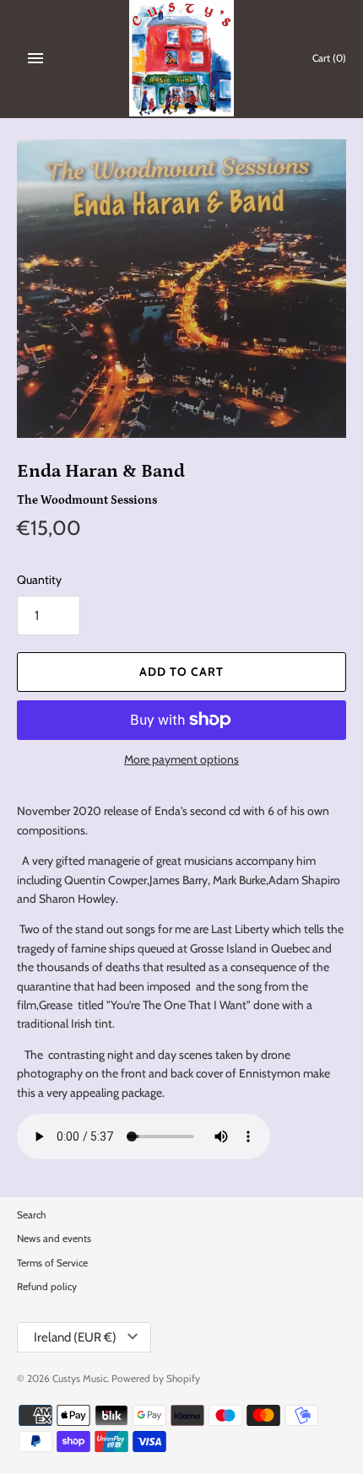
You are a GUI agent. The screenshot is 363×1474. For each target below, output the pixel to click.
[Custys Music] (182, 58)
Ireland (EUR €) (75, 1337)
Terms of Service (52, 1263)
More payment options (181, 759)
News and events (54, 1239)
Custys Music (79, 1379)
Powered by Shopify (155, 1379)
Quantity (39, 579)
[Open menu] (35, 58)
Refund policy (47, 1287)
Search (31, 1215)
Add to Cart (181, 671)
